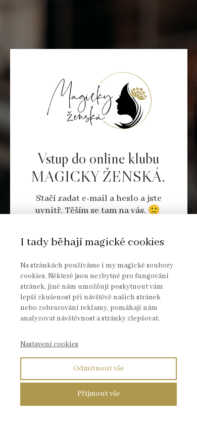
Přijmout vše (98, 393)
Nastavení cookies (49, 344)
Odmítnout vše (98, 368)
